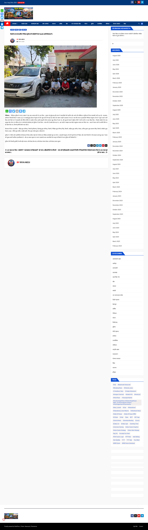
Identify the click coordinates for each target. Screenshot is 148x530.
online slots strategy (133, 430)
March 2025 (116, 132)
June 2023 (116, 227)
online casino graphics (131, 427)
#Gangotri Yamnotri (118, 394)
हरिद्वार (114, 372)
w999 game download (128, 443)
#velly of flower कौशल (130, 414)
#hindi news (116, 397)
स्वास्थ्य (54, 23)
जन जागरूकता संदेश (76, 23)
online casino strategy (119, 430)
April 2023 (116, 237)
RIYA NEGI (21, 39)
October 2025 (117, 101)
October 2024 (117, 155)
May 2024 (116, 178)
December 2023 (118, 200)
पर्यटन (86, 23)
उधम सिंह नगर (116, 277)
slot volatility (116, 440)
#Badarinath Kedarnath (124, 384)
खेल (67, 23)
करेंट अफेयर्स (45, 23)
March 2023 (116, 241)
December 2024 (118, 146)
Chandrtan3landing (128, 420)
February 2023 (117, 246)
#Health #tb (129, 394)
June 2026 (116, 64)
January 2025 (117, 141)
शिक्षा (125, 23)
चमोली (114, 290)
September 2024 (118, 160)
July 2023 (116, 223)
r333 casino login (118, 436)
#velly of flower (117, 414)
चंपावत (114, 286)
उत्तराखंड (14, 23)
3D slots (115, 417)
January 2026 (117, 87)
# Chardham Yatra (118, 391)
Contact (141, 526)
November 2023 (118, 205)
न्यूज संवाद (135, 526)
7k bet (121, 417)
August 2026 (117, 55)
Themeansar (34, 526)
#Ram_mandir (117, 407)
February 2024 (117, 191)
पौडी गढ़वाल (116, 331)
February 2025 (117, 137)
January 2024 (117, 196)
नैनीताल (16, 29)
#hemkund (137, 394)
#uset (124, 407)
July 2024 (116, 169)
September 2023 (118, 214)
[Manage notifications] (3, 519)
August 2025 (117, 110)
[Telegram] (2, 27)
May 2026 (116, 69)
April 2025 (116, 128)
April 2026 (116, 73)
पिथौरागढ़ (115, 322)
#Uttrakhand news (136, 410)
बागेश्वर (114, 336)
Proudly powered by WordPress (12, 526)
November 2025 (118, 96)
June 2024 (116, 173)
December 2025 (118, 92)
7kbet (126, 417)
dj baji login (124, 423)
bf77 (131, 417)
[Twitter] (2, 17)
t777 (123, 440)
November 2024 (118, 150)
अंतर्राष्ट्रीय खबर (35, 23)
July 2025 (116, 114)
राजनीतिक (99, 23)
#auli (114, 384)
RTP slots (128, 436)
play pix (115, 433)
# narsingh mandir (127, 397)
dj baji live (116, 423)
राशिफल (107, 23)
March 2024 (116, 187)
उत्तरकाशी (115, 268)
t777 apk (129, 440)
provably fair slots (124, 433)
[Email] (2, 21)
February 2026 (117, 83)
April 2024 (116, 182)
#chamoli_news (128, 388)
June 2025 (116, 119)
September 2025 (118, 105)
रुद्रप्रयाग (115, 354)
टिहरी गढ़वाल (116, 299)
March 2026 (116, 78)
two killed (136, 440)
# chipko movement (130, 391)
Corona (137, 420)
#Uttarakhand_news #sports (121, 410)
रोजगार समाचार (116, 23)
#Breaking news (117, 388)
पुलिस (92, 23)
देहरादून (114, 304)
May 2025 (116, 123)
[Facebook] (2, 14)
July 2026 (116, 60)
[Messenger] (2, 24)
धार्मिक (60, 23)
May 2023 (116, 232)
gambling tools (134, 423)
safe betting (136, 436)
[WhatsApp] (2, 10)
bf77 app (137, 417)
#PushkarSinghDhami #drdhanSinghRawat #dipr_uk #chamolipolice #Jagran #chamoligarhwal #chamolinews (125, 402)
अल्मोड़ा (114, 263)
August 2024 (117, 164)
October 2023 (117, 209)
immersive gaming (118, 427)
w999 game (116, 443)
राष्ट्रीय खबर (24, 23)
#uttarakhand (131, 407)
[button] (139, 23)
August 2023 (117, 218)
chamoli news (117, 420)
